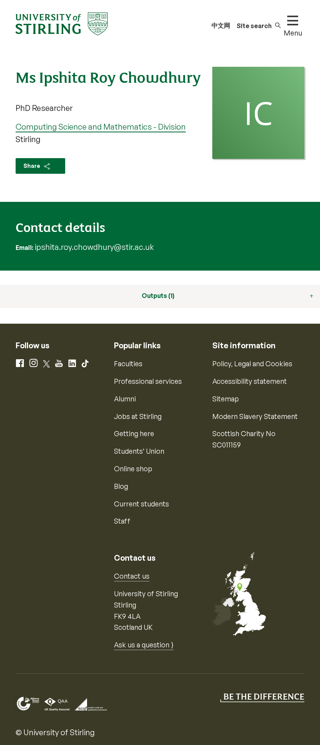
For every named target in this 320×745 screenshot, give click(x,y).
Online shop (133, 468)
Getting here (134, 433)
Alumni (125, 398)
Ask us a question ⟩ (144, 644)
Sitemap (225, 398)
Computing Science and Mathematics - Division (101, 127)
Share (32, 165)
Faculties (128, 363)
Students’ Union (139, 451)
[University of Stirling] (62, 23)
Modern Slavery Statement (255, 416)
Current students (141, 503)
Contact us (131, 576)
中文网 (221, 25)
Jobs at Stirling (138, 416)
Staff (122, 521)
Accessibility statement (249, 381)
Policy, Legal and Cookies (252, 363)
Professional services (148, 381)
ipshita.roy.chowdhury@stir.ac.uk (94, 247)
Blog (121, 486)
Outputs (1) (158, 295)
